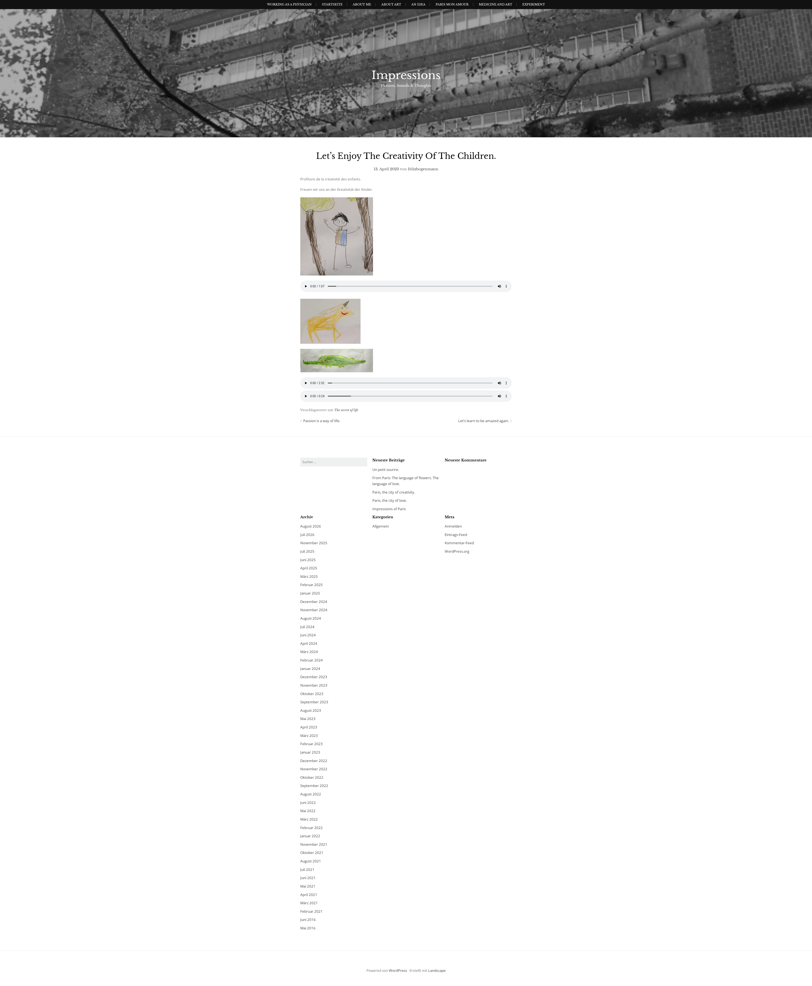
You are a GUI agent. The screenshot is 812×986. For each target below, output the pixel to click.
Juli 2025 (307, 551)
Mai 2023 (307, 718)
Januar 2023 (310, 752)
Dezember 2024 (313, 601)
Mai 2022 (307, 810)
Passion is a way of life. (321, 420)
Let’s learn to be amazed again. (483, 420)
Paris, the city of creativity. (393, 492)
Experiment (533, 4)
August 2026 (310, 526)
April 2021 (308, 894)
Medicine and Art (495, 4)
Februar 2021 (311, 911)
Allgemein (380, 526)
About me (362, 4)
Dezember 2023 (313, 676)
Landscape (437, 970)
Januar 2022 (310, 835)
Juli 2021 (307, 869)
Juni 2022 (308, 802)
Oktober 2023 (311, 693)
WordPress (398, 970)
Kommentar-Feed (459, 542)
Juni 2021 (308, 877)
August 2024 (310, 618)
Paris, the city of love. (389, 500)
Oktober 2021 (311, 852)
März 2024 (309, 651)
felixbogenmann (423, 169)
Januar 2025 (310, 593)
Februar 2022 (311, 827)
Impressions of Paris (389, 508)
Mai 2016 (307, 928)
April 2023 (308, 727)
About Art (391, 4)
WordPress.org (457, 551)
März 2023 (309, 735)
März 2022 (309, 819)
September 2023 (314, 702)
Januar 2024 (310, 668)
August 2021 (310, 861)
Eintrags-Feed (456, 534)
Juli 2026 (307, 534)
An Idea (418, 4)
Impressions (406, 75)
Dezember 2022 (313, 760)
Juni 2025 (308, 559)
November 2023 (313, 685)
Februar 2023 (311, 743)
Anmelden (453, 526)
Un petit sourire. (385, 469)
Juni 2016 (308, 919)
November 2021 (313, 844)
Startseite (332, 4)
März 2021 (309, 902)
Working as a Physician (289, 4)
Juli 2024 (307, 626)
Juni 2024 (308, 635)
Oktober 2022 (311, 777)
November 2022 (313, 768)
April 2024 (308, 643)
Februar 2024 (311, 660)
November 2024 (313, 609)
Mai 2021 (307, 886)
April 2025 (308, 568)
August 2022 (310, 794)
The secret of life (346, 410)
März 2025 (309, 576)
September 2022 (314, 785)
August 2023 (310, 710)
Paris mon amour (452, 4)
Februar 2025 (311, 584)
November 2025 (313, 542)
